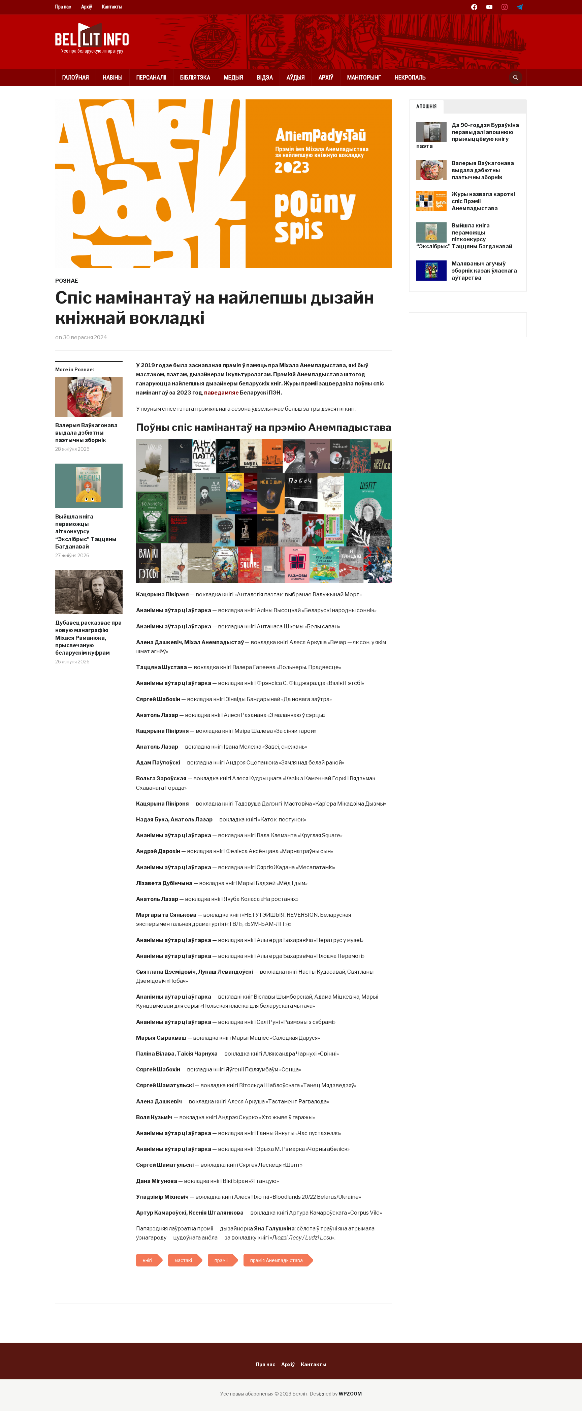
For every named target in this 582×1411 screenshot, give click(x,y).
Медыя (233, 77)
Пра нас (63, 7)
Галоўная (75, 77)
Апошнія (426, 106)
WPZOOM (350, 1394)
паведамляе (221, 392)
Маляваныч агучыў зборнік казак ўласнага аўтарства (484, 270)
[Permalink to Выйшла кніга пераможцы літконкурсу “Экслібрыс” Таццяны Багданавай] (89, 488)
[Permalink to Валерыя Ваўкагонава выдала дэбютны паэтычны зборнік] (89, 399)
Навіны (113, 77)
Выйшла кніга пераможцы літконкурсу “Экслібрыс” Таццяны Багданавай (86, 531)
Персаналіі (151, 77)
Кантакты (112, 7)
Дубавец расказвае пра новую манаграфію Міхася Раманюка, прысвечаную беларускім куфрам (88, 638)
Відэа (265, 77)
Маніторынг (364, 77)
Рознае (66, 281)
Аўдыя (296, 77)
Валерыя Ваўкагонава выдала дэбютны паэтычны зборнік (86, 433)
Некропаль (410, 77)
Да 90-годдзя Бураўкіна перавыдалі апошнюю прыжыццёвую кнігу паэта (467, 135)
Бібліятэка (195, 77)
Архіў (86, 7)
